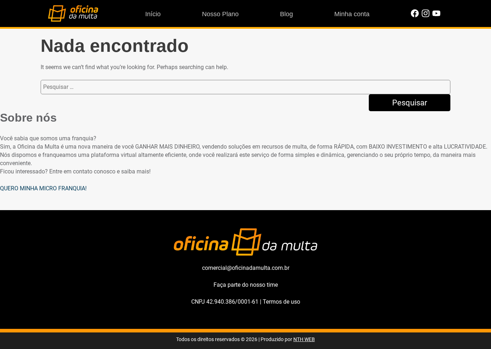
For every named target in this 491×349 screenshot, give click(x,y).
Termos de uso (281, 301)
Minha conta (352, 14)
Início (153, 14)
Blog (286, 14)
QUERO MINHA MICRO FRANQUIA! (43, 188)
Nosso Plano (220, 14)
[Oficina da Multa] (73, 20)
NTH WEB (304, 339)
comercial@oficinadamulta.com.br (245, 267)
